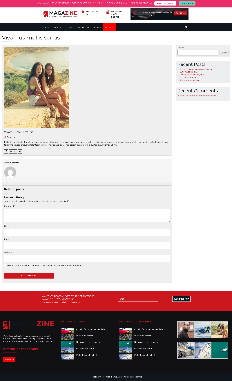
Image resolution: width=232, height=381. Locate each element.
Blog (96, 27)
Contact (58, 27)
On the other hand (188, 77)
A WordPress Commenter (189, 95)
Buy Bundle (187, 3)
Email (7, 239)
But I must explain (188, 72)
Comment (9, 206)
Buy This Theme (165, 3)
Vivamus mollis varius (18, 132)
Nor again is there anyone (192, 74)
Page (69, 27)
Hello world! (210, 95)
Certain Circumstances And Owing (196, 69)
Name (7, 226)
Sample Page (83, 27)
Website (8, 252)
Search (180, 47)
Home (46, 27)
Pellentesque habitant (190, 80)
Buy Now (180, 13)
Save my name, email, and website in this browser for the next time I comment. (43, 265)
